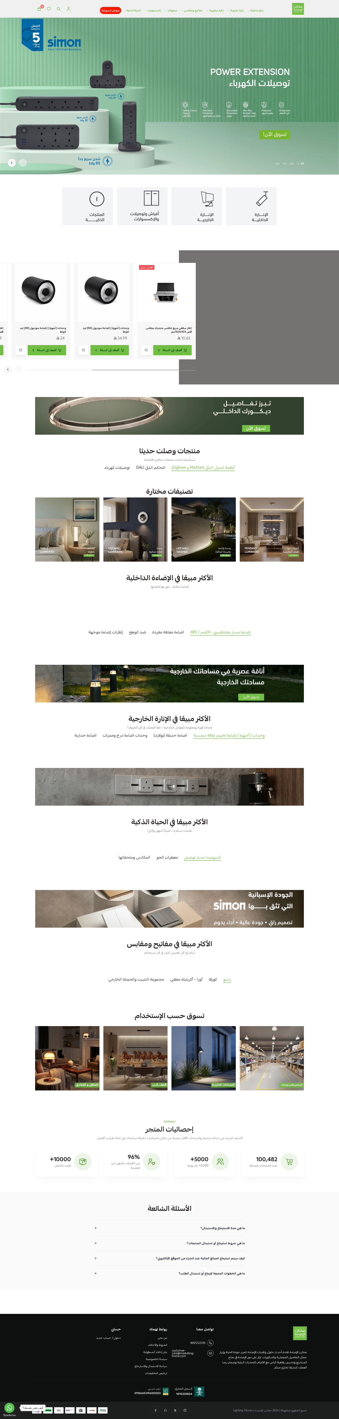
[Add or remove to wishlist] (146, 350)
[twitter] (175, 1410)
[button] (302, 163)
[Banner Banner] (169, 416)
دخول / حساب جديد (108, 1338)
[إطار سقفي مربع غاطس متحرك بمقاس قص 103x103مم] (166, 292)
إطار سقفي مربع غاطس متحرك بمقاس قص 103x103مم (169, 330)
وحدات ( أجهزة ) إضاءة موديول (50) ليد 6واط (106, 330)
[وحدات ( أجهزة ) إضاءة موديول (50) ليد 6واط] (103, 292)
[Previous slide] (23, 163)
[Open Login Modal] (68, 9)
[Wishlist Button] (49, 9)
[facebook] (155, 1410)
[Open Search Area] (59, 9)
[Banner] (272, 529)
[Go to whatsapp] (9, 1408)
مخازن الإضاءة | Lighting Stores (252, 1410)
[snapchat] (165, 1410)
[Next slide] (12, 163)
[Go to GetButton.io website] (9, 1415)
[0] (39, 9)
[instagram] (185, 1410)
